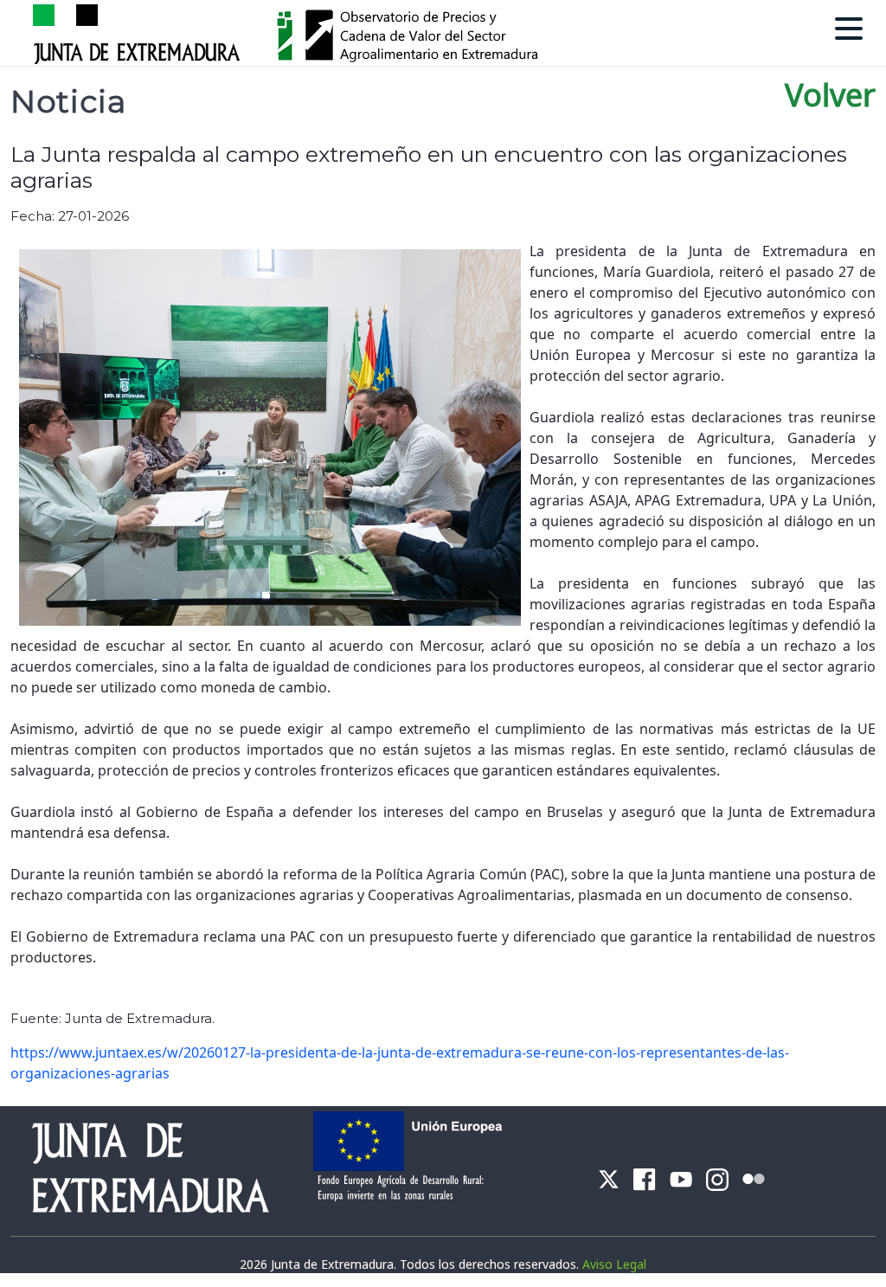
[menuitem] (609, 1177)
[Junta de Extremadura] (139, 32)
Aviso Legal (614, 1264)
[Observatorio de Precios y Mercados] (415, 32)
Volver (830, 95)
